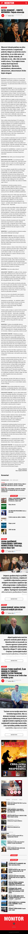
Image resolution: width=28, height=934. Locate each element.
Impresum (14, 927)
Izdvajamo (15, 480)
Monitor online (11, 15)
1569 (11, 480)
